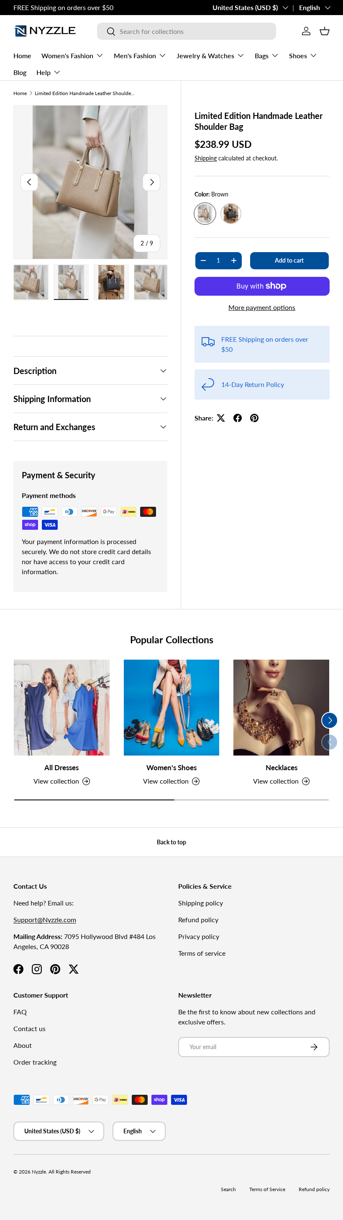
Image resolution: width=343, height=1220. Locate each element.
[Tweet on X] (220, 418)
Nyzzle (39, 1171)
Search (228, 1189)
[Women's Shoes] (172, 708)
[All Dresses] (62, 708)
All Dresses (61, 767)
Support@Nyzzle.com (44, 919)
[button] (324, 31)
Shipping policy (200, 903)
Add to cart (289, 260)
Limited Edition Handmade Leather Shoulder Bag (85, 93)
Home (22, 55)
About (22, 1045)
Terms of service (201, 953)
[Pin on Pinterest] (254, 418)
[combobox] (186, 31)
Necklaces (281, 767)
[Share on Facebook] (237, 418)
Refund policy (198, 919)
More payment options (261, 307)
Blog (19, 72)
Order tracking (34, 1062)
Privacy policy (198, 936)
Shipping (206, 158)
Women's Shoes (171, 767)
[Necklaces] (281, 708)
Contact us (29, 1028)
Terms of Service (267, 1189)
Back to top (171, 842)
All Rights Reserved (70, 1171)
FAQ (20, 1012)
